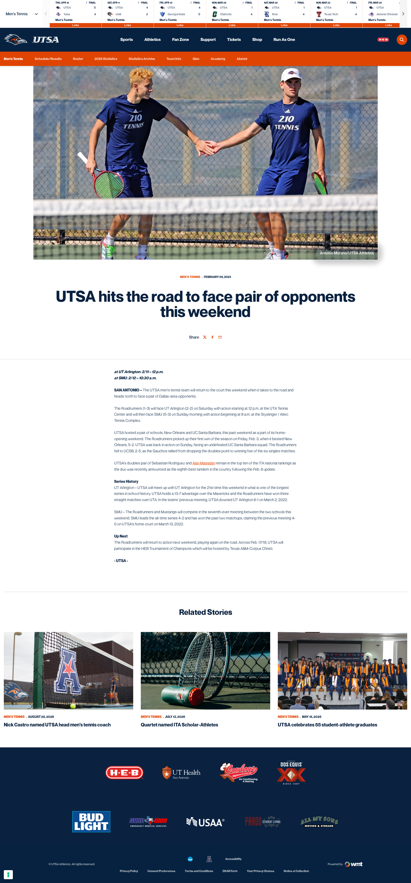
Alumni (242, 58)
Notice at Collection (296, 871)
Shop (257, 39)
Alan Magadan (203, 463)
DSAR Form (230, 871)
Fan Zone (180, 39)
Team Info (173, 59)
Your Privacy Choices (260, 871)
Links (75, 25)
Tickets (234, 39)
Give (196, 59)
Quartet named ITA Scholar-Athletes (179, 725)
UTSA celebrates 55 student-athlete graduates (327, 725)
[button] (403, 14)
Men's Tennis (190, 277)
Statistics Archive (142, 59)
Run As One (284, 39)
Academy (218, 59)
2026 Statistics (105, 58)
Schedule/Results (48, 59)
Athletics (152, 39)
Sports (126, 39)
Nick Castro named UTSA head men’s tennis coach (57, 725)
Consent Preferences (161, 871)
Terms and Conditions (199, 871)
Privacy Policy (129, 871)
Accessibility (233, 859)
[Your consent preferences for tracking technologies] (8, 874)
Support (208, 39)
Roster (78, 59)
